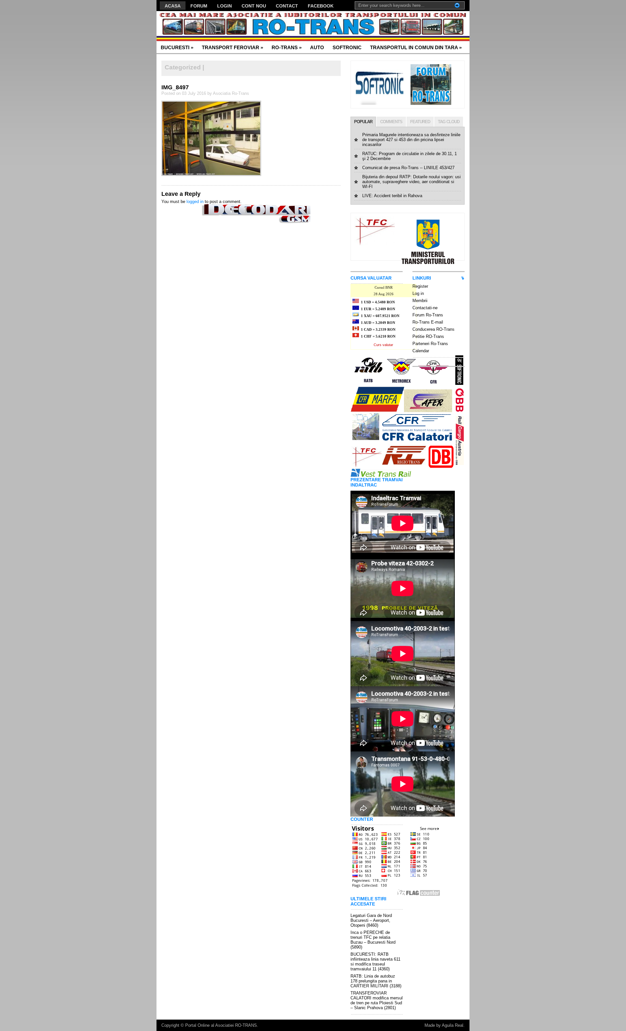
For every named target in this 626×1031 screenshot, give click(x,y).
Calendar (420, 350)
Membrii (419, 300)
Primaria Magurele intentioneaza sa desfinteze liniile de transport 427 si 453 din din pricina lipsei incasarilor (411, 139)
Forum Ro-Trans (427, 314)
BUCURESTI (177, 47)
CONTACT (287, 5)
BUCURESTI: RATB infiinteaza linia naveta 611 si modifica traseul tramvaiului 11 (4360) (375, 961)
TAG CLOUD (448, 121)
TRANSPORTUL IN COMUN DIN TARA (416, 47)
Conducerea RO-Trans (433, 329)
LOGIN (224, 5)
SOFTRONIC (347, 47)
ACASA (173, 5)
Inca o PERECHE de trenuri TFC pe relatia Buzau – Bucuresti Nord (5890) (372, 940)
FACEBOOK (321, 5)
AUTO (317, 47)
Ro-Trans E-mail (427, 322)
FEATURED (420, 121)
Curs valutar (383, 345)
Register (420, 286)
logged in (194, 201)
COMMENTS (391, 121)
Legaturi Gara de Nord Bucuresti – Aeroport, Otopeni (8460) (371, 920)
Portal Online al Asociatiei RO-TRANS (221, 1025)
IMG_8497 (175, 87)
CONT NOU (254, 5)
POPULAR (363, 121)
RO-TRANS (287, 47)
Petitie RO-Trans (428, 336)
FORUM (198, 5)
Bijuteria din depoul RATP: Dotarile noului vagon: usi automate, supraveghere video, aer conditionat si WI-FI (411, 181)
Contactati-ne (425, 307)
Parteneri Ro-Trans (430, 343)
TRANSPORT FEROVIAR (232, 47)
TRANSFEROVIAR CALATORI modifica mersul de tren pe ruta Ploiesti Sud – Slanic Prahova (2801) (376, 1000)
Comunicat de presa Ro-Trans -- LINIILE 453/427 (408, 167)
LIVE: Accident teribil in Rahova (392, 195)
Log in (418, 293)
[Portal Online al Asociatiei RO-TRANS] (219, 26)
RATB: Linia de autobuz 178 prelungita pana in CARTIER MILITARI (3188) (375, 981)
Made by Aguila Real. (445, 1025)
